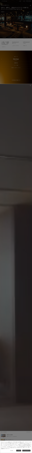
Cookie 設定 (11, 450)
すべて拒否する (19, 450)
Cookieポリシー (3, 448)
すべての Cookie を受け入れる (26, 450)
